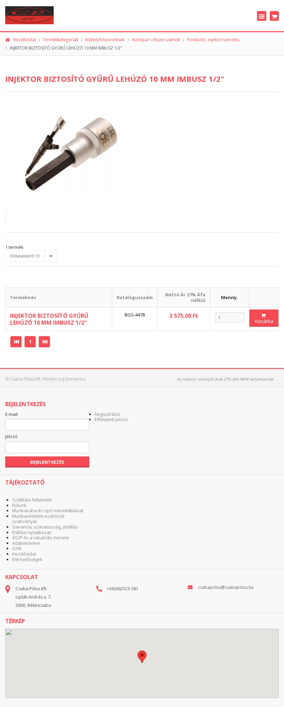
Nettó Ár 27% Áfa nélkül (185, 297)
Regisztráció (107, 414)
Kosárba (264, 321)
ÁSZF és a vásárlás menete (40, 537)
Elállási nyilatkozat (31, 532)
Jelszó (11, 436)
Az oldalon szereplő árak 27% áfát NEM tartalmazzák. (226, 379)
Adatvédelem (26, 543)
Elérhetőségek (27, 559)
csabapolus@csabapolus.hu (226, 587)
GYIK (17, 548)
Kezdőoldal (25, 40)
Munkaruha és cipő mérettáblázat (47, 510)
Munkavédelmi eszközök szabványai (38, 519)
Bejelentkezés (47, 462)
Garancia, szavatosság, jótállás (45, 527)
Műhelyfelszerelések (105, 40)
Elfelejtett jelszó (111, 419)
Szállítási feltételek (32, 500)
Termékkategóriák (60, 40)
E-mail (11, 414)
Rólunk (19, 505)
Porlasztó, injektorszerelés (213, 40)
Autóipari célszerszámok (156, 40)
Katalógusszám (135, 297)
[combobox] (31, 256)
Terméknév (23, 297)
